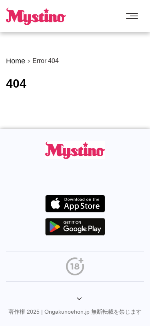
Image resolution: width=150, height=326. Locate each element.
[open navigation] (134, 16)
